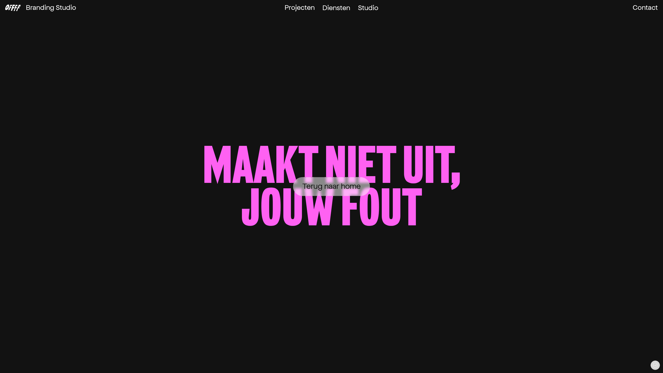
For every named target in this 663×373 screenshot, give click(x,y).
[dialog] (655, 365)
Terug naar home (331, 186)
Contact (645, 7)
